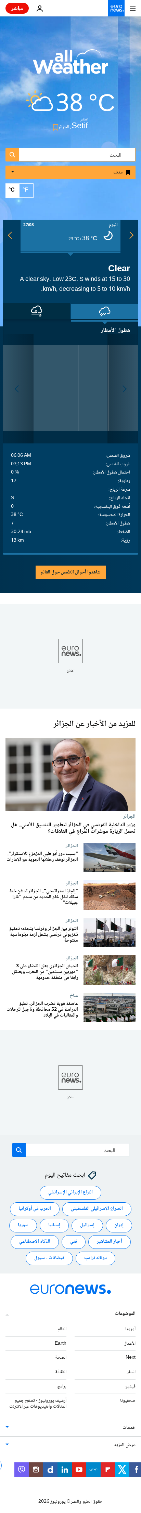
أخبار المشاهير (109, 1242)
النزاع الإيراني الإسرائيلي (70, 1192)
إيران (119, 1225)
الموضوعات (125, 1314)
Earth (60, 1344)
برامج (61, 1386)
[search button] (12, 154)
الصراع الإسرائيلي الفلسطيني (97, 1209)
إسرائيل (87, 1225)
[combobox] (70, 154)
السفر (131, 1372)
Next (131, 1358)
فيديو (130, 1386)
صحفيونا (128, 1401)
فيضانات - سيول (49, 1258)
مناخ (74, 995)
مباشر (17, 8)
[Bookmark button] (54, 127)
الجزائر (129, 816)
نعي (73, 1242)
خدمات (129, 1428)
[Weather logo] (70, 66)
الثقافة (60, 1372)
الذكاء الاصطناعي (34, 1242)
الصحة (60, 1358)
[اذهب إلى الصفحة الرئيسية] (116, 8)
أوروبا (130, 1329)
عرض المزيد (125, 1445)
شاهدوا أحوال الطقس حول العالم (71, 572)
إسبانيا (54, 1225)
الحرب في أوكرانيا (34, 1209)
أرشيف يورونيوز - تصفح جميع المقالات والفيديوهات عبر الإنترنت (37, 1404)
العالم (61, 1329)
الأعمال (130, 1344)
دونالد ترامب (95, 1258)
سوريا (23, 1225)
